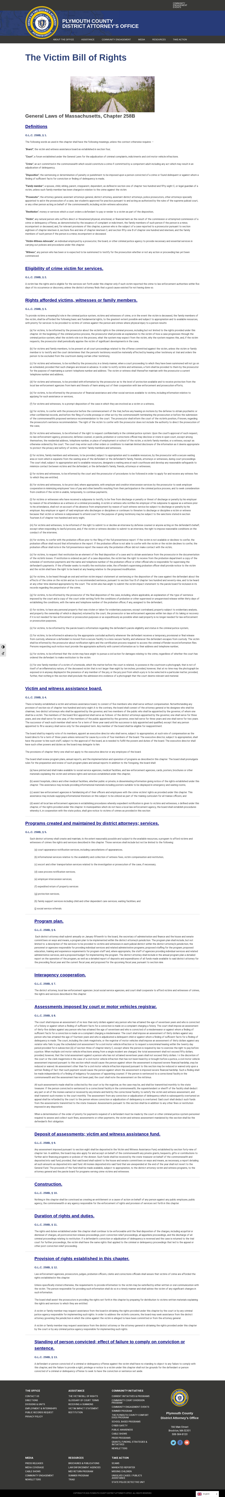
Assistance (87, 39)
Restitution (75, 1412)
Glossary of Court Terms (83, 1400)
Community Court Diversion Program (128, 1401)
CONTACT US (32, 1396)
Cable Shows (119, 1434)
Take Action (180, 39)
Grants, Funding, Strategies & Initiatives (129, 1443)
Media (141, 39)
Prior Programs (121, 1438)
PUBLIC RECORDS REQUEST (39, 1412)
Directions (31, 1400)
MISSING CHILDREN (122, 1471)
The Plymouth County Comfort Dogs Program (130, 1416)
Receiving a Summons (80, 1404)
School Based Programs (126, 1421)
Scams (115, 1463)
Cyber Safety (120, 1425)
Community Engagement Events (180, 5)
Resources (159, 39)
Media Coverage (34, 1467)
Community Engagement (116, 39)
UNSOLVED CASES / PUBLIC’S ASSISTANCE (127, 1476)
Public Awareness (122, 1430)
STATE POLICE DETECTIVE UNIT (128, 1482)
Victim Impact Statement (83, 1408)
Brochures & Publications (83, 1463)
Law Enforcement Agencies (84, 1467)
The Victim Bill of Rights (83, 1396)
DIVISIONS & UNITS (35, 1404)
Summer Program (122, 1411)
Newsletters (119, 1448)
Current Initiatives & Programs (131, 1396)
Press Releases (34, 1463)
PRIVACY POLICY (34, 1416)
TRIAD (71, 1479)
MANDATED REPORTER (123, 1467)
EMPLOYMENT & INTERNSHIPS (41, 1408)
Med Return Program (80, 1471)
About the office (63, 39)
